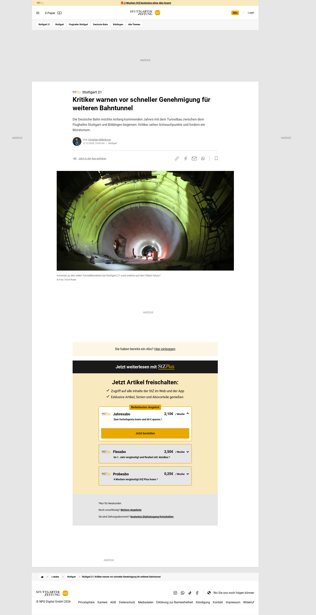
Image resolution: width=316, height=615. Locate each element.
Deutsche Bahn (100, 24)
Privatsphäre (86, 602)
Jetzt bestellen (145, 433)
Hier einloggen (164, 349)
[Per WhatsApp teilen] (202, 158)
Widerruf (248, 602)
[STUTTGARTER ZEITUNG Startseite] (145, 12)
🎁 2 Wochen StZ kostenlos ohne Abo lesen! (146, 2)
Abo (235, 12)
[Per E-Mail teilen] (194, 158)
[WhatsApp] (183, 593)
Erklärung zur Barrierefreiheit (174, 602)
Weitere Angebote (131, 509)
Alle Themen (134, 24)
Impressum (233, 602)
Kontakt (218, 602)
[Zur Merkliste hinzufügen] (215, 158)
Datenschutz (127, 602)
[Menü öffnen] (37, 13)
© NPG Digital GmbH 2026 (53, 601)
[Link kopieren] (176, 158)
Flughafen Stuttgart (78, 24)
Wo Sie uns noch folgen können (233, 593)
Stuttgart (59, 24)
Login (251, 12)
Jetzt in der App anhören (92, 158)
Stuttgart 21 (44, 24)
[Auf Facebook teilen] (185, 158)
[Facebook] (197, 593)
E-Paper (50, 13)
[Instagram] (175, 593)
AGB (113, 602)
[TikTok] (190, 593)
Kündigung (203, 602)
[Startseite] (42, 577)
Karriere (102, 602)
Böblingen (118, 24)
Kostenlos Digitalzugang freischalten (152, 516)
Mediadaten (145, 602)
